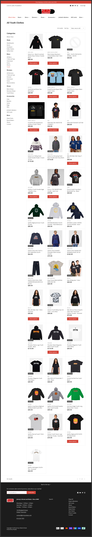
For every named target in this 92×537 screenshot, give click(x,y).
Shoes (9, 86)
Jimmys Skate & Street (21, 528)
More (8, 115)
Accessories (10, 96)
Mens (8, 54)
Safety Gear (10, 51)
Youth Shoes (10, 93)
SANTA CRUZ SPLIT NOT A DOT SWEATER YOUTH (35, 250)
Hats (8, 99)
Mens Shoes (10, 89)
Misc (8, 107)
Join (13, 5)
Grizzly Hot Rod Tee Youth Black (74, 378)
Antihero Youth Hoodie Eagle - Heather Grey (36, 189)
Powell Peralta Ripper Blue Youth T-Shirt (55, 89)
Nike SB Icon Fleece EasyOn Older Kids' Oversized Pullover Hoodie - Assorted (74, 310)
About (8, 122)
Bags (8, 105)
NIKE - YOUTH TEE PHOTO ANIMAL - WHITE (74, 54)
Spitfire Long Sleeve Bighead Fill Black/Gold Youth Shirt (36, 406)
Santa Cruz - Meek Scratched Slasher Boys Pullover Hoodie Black (36, 55)
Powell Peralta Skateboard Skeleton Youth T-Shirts (35, 122)
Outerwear (10, 61)
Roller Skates (10, 49)
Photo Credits (72, 513)
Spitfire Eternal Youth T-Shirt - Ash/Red (36, 434)
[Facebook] (70, 5)
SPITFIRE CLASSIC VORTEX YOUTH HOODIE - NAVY (74, 222)
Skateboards (10, 43)
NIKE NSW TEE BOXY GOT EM (75, 121)
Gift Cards (9, 112)
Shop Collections (73, 501)
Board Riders (10, 120)
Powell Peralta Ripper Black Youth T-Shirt (74, 89)
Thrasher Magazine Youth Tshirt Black (35, 378)
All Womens (10, 73)
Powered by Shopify (12, 529)
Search (51, 499)
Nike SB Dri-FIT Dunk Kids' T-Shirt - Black (55, 378)
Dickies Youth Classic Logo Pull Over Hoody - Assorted (55, 434)
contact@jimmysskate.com (24, 515)
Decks (8, 45)
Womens (9, 70)
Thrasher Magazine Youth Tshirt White (74, 345)
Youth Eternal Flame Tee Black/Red (35, 89)
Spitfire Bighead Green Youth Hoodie (36, 222)
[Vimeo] (75, 5)
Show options (33, 63)
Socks (8, 103)
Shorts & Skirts (11, 83)
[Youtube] (72, 5)
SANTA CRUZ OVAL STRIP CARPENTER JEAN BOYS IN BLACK (35, 281)
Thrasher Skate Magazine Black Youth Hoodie (55, 345)
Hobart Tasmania (21, 512)
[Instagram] (77, 5)
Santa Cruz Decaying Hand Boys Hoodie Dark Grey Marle (56, 156)
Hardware (9, 47)
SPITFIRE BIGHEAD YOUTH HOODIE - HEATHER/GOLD (55, 222)
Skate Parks (10, 118)
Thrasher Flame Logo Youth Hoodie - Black (35, 345)
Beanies (9, 101)
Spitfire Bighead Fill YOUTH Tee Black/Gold (74, 434)
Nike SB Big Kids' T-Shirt (73, 279)
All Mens (9, 57)
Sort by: (66, 28)
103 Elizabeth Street (22, 510)
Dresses (9, 77)
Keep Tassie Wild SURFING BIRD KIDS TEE (55, 280)
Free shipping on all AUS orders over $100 (46, 2)
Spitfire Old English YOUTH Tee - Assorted (35, 467)
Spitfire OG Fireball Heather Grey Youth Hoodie (55, 406)
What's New (10, 37)
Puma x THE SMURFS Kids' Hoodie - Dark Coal (55, 189)
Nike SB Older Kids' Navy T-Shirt (74, 156)
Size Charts (72, 511)
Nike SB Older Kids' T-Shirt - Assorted (35, 309)
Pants (8, 63)
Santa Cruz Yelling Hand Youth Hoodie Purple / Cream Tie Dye (36, 157)
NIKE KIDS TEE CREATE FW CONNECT (55, 122)
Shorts (8, 65)
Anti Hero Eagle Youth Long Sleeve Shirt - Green (74, 406)
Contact (9, 124)
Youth (8, 67)
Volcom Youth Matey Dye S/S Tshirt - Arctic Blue (56, 309)
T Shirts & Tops (11, 59)
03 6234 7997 (20, 518)
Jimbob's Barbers (11, 110)
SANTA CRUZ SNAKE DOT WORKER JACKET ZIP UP (74, 250)
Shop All (71, 499)
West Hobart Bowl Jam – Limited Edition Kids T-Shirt (55, 54)
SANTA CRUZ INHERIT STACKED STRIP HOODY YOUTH (54, 251)
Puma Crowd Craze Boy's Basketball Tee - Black (74, 189)
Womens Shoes (11, 91)
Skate (8, 40)
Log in (9, 5)
